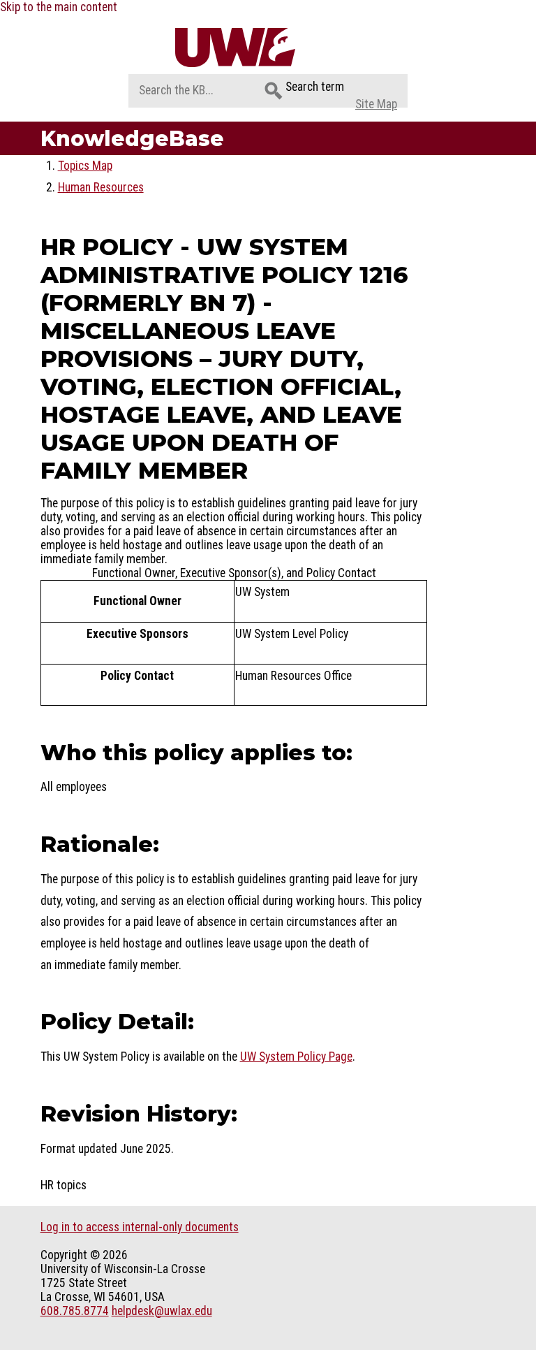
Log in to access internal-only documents (139, 1227)
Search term (314, 87)
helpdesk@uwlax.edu (162, 1311)
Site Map (376, 104)
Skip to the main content (58, 7)
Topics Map (85, 166)
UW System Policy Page (296, 1057)
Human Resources (101, 187)
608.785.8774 (74, 1311)
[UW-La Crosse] (268, 47)
